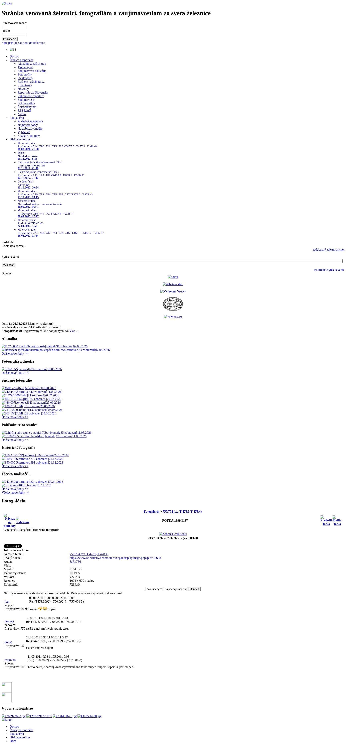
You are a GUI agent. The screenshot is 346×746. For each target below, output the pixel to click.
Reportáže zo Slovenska (33, 92)
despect (9, 621)
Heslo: (6, 30)
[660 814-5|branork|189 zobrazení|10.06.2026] (32, 369)
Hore (13, 741)
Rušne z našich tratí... (31, 81)
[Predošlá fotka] (326, 519)
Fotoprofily (25, 74)
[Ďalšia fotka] (337, 519)
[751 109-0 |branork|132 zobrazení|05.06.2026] (32, 409)
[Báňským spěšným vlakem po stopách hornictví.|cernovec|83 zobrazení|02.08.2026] (56, 350)
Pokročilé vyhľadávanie (329, 269)
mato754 (10, 659)
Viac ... (73, 331)
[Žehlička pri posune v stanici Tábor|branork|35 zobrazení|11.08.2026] (47, 432)
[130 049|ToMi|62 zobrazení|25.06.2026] (28, 406)
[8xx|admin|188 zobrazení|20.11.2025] (26, 485)
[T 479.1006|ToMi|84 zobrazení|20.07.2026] (30, 395)
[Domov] (7, 3)
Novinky (23, 89)
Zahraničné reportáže (31, 96)
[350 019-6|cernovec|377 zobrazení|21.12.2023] (32, 459)
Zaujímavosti (26, 99)
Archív (22, 114)
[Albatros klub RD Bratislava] (173, 284)
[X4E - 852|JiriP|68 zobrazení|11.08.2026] (29, 388)
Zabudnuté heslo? (34, 42)
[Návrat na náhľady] (10, 519)
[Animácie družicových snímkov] (173, 277)
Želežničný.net (27, 107)
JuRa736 (75, 561)
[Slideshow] (22, 519)
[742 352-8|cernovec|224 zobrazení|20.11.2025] (32, 481)
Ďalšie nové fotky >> (15, 353)
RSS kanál (24, 110)
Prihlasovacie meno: (14, 23)
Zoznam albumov (29, 135)
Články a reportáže (21, 60)
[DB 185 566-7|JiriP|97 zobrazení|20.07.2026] (31, 399)
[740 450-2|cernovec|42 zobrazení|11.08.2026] (31, 391)
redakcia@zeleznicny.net (328, 249)
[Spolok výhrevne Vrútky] (173, 291)
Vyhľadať (24, 132)
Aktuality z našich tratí (32, 63)
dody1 (9, 642)
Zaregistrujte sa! (12, 42)
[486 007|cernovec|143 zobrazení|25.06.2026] (31, 402)
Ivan (7, 601)
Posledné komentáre (30, 121)
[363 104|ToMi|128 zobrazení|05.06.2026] (29, 413)
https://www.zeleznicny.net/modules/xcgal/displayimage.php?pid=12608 (115, 558)
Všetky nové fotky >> (15, 492)
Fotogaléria (17, 117)
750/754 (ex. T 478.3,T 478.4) (182, 511)
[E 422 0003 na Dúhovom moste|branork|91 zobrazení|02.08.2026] (45, 346)
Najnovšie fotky (28, 125)
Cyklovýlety (25, 78)
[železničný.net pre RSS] (7, 701)
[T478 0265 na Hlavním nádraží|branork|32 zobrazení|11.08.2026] (44, 436)
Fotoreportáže (26, 103)
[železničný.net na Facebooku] (7, 691)
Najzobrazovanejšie (30, 128)
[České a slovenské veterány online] (173, 316)
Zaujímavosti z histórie (32, 71)
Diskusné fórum (20, 139)
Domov (14, 56)
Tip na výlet (25, 67)
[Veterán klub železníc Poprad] (173, 310)
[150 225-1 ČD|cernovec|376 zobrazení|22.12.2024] (35, 455)
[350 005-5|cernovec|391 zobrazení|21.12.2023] (32, 462)
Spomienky (25, 85)
